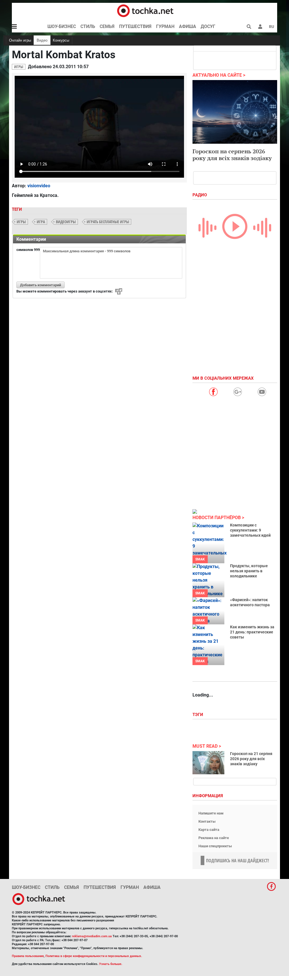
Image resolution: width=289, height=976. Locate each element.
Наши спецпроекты (215, 846)
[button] (260, 26)
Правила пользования (28, 956)
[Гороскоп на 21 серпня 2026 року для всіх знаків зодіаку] (208, 762)
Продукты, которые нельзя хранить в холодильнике (249, 571)
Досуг (208, 26)
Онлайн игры (20, 40)
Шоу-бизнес (61, 26)
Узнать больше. (110, 964)
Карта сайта (208, 829)
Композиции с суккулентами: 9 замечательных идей (250, 530)
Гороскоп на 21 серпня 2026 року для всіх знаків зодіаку (251, 758)
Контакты (207, 821)
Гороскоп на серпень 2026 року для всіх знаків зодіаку (232, 154)
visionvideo (38, 185)
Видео (42, 40)
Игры (18, 66)
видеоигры (66, 221)
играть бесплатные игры (108, 221)
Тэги (198, 714)
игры (21, 221)
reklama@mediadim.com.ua (92, 936)
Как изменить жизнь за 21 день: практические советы (252, 632)
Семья (107, 26)
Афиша (187, 26)
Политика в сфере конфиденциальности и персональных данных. (93, 956)
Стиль (87, 26)
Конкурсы (61, 40)
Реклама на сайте (213, 838)
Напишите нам (211, 813)
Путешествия (135, 26)
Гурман (165, 26)
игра (41, 221)
